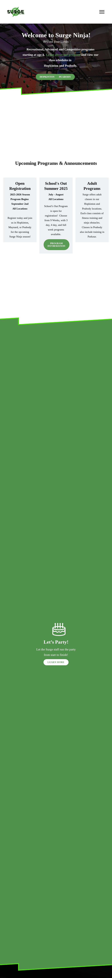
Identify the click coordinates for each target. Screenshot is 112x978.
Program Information (56, 244)
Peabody (65, 77)
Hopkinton (47, 77)
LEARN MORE (56, 662)
